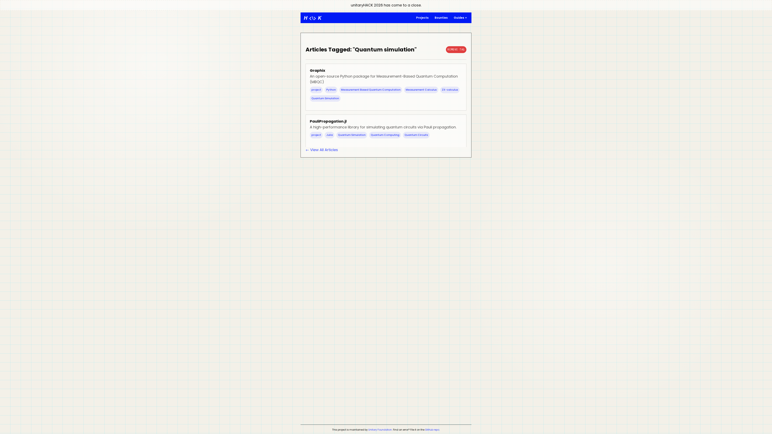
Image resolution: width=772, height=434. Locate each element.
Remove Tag (456, 49)
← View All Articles (322, 149)
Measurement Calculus (421, 90)
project (316, 90)
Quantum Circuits (416, 135)
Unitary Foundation (380, 429)
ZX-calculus (450, 90)
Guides (459, 18)
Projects (422, 18)
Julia (329, 135)
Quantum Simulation (325, 98)
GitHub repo (432, 429)
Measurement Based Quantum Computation (370, 90)
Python (331, 90)
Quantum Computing (385, 135)
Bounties (441, 18)
